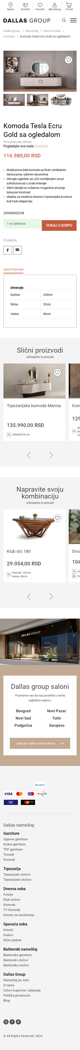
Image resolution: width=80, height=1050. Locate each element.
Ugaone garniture (15, 839)
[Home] (26, 21)
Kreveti (8, 930)
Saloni (11, 9)
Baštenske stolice (16, 965)
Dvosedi (9, 860)
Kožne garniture (14, 844)
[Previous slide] (28, 456)
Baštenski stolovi (15, 960)
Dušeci (8, 935)
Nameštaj (31, 31)
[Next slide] (51, 455)
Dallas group (11, 31)
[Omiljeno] (68, 60)
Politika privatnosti (16, 995)
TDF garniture (13, 849)
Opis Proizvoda (13, 269)
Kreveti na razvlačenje (18, 915)
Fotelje (8, 894)
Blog (6, 1001)
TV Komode (11, 910)
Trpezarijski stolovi (17, 874)
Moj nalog (55, 9)
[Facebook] (7, 250)
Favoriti (40, 9)
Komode (9, 36)
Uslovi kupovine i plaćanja (22, 990)
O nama (8, 985)
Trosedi (8, 854)
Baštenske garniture (17, 955)
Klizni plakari (12, 940)
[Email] (17, 250)
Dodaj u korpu (59, 225)
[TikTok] (18, 1021)
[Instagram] (6, 1021)
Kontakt (25, 9)
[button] (14, 104)
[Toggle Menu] (73, 20)
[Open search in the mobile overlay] (64, 20)
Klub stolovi (11, 900)
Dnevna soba (52, 31)
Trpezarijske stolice (17, 880)
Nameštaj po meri (16, 980)
